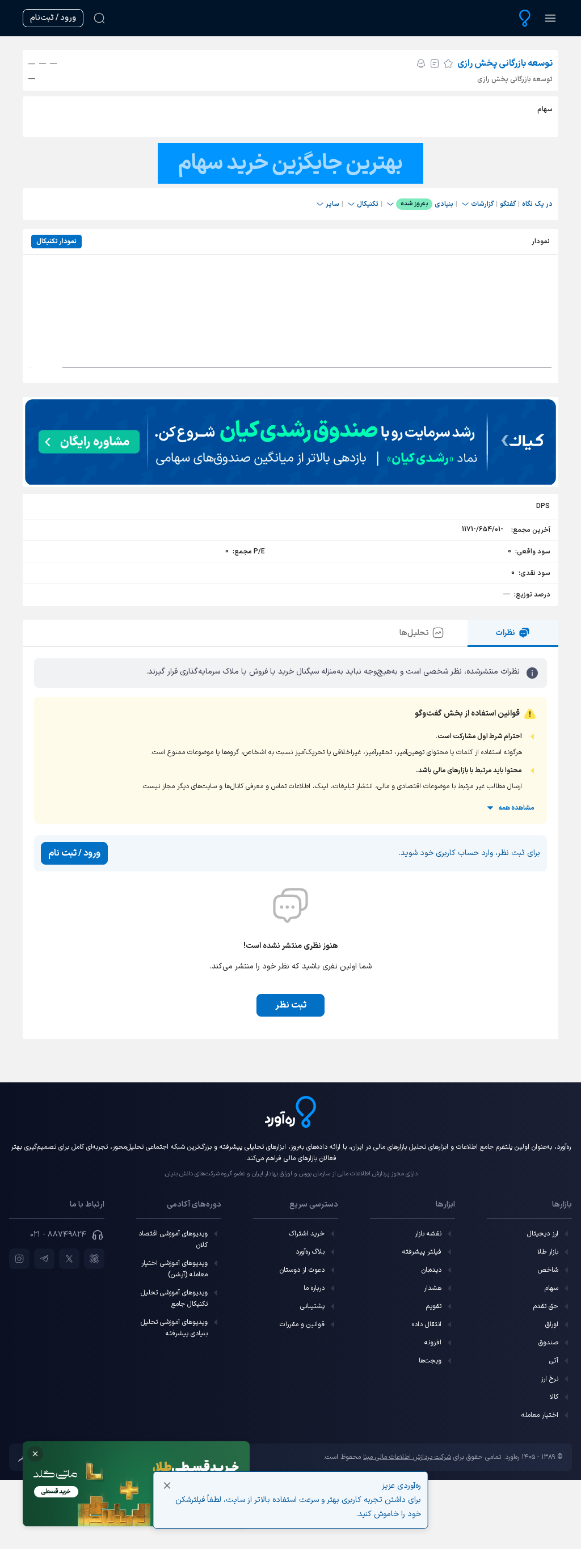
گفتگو (508, 204)
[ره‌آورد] (525, 18)
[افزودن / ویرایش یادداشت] (434, 63)
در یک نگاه (537, 204)
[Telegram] (44, 1258)
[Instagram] (19, 1258)
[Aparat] (94, 1258)
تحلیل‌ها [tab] (414, 633)
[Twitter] (69, 1258)
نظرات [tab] (505, 633)
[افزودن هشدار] (421, 63)
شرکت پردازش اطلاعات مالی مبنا (407, 1457)
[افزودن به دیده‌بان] (448, 63)
